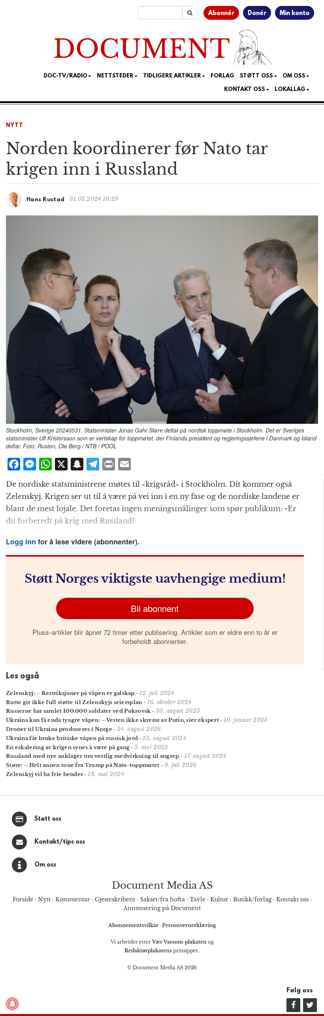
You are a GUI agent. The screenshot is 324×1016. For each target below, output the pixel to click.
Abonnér (221, 13)
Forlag (222, 76)
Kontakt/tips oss (59, 842)
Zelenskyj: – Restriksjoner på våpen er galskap (70, 693)
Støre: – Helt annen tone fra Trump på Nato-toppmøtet (83, 765)
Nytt (14, 125)
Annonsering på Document (162, 908)
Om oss (45, 865)
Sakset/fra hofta (162, 899)
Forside (23, 899)
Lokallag (290, 89)
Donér (257, 13)
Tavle (197, 899)
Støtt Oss (256, 76)
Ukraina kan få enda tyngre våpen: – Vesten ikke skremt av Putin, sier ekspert (112, 720)
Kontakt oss (244, 89)
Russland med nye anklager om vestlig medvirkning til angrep (92, 756)
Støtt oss (47, 819)
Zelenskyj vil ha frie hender (44, 774)
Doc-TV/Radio (65, 76)
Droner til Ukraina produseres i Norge (59, 729)
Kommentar (72, 899)
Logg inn (21, 541)
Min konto (294, 13)
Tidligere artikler (172, 76)
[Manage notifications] (12, 1003)
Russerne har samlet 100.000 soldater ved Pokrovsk (78, 711)
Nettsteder (115, 76)
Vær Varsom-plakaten (179, 942)
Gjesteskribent (115, 899)
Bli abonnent (155, 608)
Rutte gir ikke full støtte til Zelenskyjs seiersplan (74, 702)
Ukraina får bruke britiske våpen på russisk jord (72, 738)
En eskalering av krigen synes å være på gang (68, 747)
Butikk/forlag (252, 899)
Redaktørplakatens (148, 951)
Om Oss (294, 76)
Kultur (219, 899)
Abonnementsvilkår (134, 925)
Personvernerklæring (189, 925)
